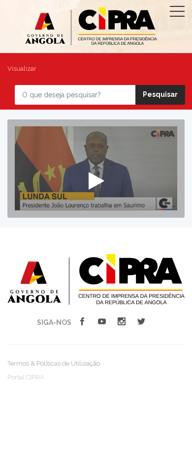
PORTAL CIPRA (91, 26)
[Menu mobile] (177, 13)
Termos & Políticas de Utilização (53, 363)
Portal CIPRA (25, 377)
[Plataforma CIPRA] (96, 279)
